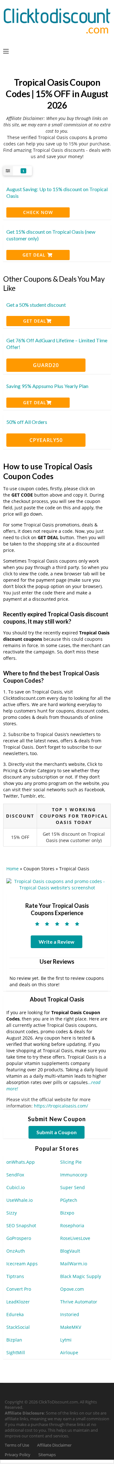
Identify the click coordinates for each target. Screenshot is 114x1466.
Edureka (15, 1314)
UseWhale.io (19, 1200)
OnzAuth (15, 1251)
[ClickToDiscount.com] (57, 20)
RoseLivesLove (75, 1238)
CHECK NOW (38, 212)
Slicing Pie (71, 1162)
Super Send (72, 1187)
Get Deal (34, 255)
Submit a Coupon (56, 1132)
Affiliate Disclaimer (54, 1445)
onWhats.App (20, 1162)
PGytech (68, 1200)
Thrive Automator (78, 1302)
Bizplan (14, 1340)
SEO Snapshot (21, 1225)
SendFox (15, 1175)
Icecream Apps (22, 1264)
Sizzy (11, 1213)
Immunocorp (73, 1175)
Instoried (69, 1314)
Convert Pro (18, 1289)
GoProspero (18, 1238)
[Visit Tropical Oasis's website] (57, 884)
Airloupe (69, 1352)
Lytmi (66, 1340)
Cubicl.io (15, 1187)
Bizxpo (67, 1213)
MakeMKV (70, 1327)
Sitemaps (47, 1454)
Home (12, 869)
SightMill (15, 1352)
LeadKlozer (18, 1302)
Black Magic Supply (80, 1276)
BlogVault (70, 1251)
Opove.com (72, 1289)
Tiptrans (15, 1276)
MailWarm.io (73, 1264)
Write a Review (56, 942)
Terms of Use (17, 1445)
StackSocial (18, 1327)
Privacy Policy (17, 1454)
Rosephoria (72, 1225)
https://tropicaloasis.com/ (61, 1106)
